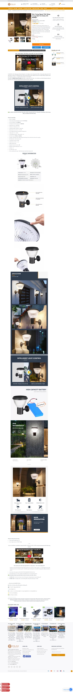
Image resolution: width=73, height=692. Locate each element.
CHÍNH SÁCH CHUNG (35, 8)
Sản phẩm (20, 8)
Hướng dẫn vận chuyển (25, 654)
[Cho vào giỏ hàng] (12, 620)
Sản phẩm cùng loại (13, 604)
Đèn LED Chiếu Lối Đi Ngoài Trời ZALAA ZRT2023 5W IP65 (17, 618)
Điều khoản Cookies (25, 648)
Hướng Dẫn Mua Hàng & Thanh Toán (28, 649)
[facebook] (12, 667)
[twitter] (9, 667)
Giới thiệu (15, 8)
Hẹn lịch (36, 47)
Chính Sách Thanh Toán (40, 654)
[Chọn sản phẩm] (58, 620)
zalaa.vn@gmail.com (12, 589)
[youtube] (17, 667)
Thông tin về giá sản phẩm (26, 651)
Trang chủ (10, 8)
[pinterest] (20, 667)
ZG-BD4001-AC (40, 36)
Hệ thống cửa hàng (27, 8)
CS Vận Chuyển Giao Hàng (41, 652)
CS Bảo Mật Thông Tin (40, 648)
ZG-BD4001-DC (34, 36)
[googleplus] (14, 667)
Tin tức (41, 8)
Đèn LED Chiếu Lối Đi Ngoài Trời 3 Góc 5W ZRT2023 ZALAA (29, 618)
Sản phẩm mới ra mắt (56, 50)
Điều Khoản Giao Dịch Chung (41, 651)
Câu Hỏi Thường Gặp (25, 652)
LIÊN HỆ (45, 8)
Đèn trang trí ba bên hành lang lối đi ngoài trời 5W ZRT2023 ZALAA (41, 618)
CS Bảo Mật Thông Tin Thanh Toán (42, 649)
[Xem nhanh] (14, 620)
